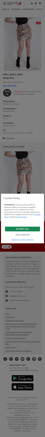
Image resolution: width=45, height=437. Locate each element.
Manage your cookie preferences (23, 239)
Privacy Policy (21, 217)
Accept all (22, 229)
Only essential (23, 234)
